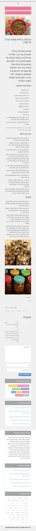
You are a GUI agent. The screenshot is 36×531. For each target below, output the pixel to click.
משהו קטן (17, 512)
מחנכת (13, 510)
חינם (17, 503)
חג (20, 503)
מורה (22, 510)
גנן (8, 498)
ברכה (15, 498)
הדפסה (8, 500)
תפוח (22, 522)
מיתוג (9, 510)
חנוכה (19, 392)
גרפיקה (22, 500)
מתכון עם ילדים (25, 515)
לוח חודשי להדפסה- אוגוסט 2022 (20, 420)
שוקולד (26, 522)
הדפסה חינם (25, 503)
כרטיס (9, 505)
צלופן (18, 519)
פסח (13, 392)
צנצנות (13, 310)
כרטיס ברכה (25, 507)
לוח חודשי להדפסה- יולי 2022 (21, 424)
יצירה (21, 505)
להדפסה (16, 507)
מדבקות (26, 510)
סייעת (18, 517)
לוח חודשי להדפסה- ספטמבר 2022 (20, 417)
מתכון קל (18, 310)
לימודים (11, 507)
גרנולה (24, 310)
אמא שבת (25, 389)
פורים (26, 395)
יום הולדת (16, 389)
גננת (27, 500)
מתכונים (25, 392)
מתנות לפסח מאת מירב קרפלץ (21, 408)
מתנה (13, 515)
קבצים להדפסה (23, 386)
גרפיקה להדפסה (15, 500)
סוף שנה (23, 517)
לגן (20, 507)
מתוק (12, 512)
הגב (16, 322)
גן (11, 498)
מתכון (8, 512)
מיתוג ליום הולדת (24, 512)
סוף (27, 517)
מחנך (18, 510)
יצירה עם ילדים (15, 505)
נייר (9, 515)
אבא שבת (12, 386)
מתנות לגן (19, 395)
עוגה (14, 517)
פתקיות (22, 519)
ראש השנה (7, 310)
